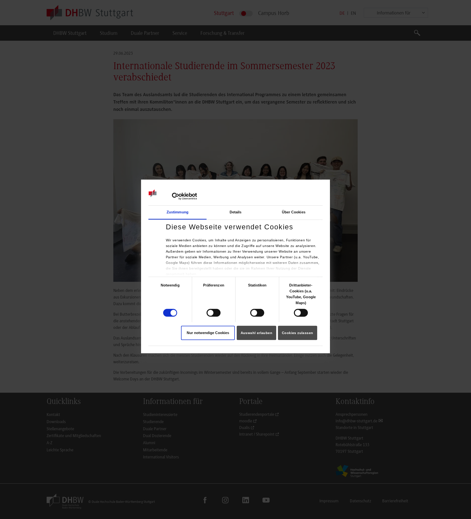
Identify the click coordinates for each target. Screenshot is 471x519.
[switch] (214, 313)
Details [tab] (236, 212)
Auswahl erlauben (256, 333)
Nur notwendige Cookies (208, 333)
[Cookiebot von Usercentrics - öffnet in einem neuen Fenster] (175, 196)
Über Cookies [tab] (293, 212)
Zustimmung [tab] (177, 212)
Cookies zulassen (297, 333)
